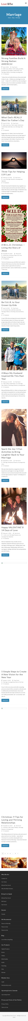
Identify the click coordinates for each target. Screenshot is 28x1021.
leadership (10, 126)
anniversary (6, 255)
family (17, 68)
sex (20, 535)
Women (3, 972)
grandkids (21, 68)
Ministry (8, 72)
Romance (13, 179)
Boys (10, 125)
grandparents (4, 70)
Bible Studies (4, 959)
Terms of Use (4, 1007)
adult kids (13, 310)
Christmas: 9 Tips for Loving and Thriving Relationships (12, 820)
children (10, 68)
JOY (18, 255)
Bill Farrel (3, 901)
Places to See (4, 926)
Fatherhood (20, 125)
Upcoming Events (5, 994)
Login (2, 981)
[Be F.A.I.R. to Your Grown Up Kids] (14, 290)
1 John (4, 535)
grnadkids (10, 70)
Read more (5, 88)
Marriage (3, 72)
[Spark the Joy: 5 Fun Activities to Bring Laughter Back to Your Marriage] (14, 427)
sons (2, 128)
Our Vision (4, 882)
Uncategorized (19, 72)
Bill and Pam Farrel (6, 885)
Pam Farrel (14, 67)
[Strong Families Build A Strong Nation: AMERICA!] (14, 41)
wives (2, 464)
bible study (5, 68)
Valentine (3, 181)
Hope (15, 255)
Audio (2, 962)
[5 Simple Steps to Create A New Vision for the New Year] (14, 615)
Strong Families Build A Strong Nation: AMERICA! (13, 61)
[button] (26, 3)
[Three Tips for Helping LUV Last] (14, 160)
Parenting (13, 72)
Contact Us (4, 878)
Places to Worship (5, 923)
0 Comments (6, 74)
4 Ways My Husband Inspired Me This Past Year (12, 376)
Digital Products (5, 949)
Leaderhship (16, 70)
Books (3, 952)
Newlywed (10, 462)
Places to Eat (4, 930)
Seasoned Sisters (20, 311)
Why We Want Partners (7, 888)
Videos (3, 955)
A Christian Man (7, 310)
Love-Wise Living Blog (6, 939)
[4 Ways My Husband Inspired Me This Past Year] (14, 353)
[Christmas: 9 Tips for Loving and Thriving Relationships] (14, 760)
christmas (11, 255)
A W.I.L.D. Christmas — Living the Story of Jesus (13, 248)
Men (21, 126)
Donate (3, 914)
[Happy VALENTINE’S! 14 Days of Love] (14, 506)
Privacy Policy (4, 1004)
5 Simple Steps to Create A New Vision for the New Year (13, 674)
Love (20, 70)
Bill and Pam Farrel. (11, 1015)
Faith (14, 68)
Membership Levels (6, 985)
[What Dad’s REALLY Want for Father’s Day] (14, 105)
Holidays (16, 827)
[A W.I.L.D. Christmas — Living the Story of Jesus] (14, 223)
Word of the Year (19, 682)
